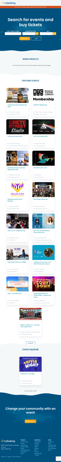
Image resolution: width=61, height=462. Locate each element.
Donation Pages (24, 446)
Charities (37, 443)
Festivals (37, 448)
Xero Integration (52, 448)
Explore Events (24, 441)
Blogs (49, 443)
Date (48, 31)
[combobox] (30, 33)
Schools (36, 451)
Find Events (24, 38)
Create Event (30, 421)
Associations (38, 441)
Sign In (22, 453)
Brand (49, 450)
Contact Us (51, 441)
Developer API (51, 446)
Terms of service (16, 456)
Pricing (22, 448)
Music (36, 450)
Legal (9, 456)
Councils (37, 445)
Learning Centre (52, 445)
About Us (3, 456)
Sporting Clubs (38, 453)
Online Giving (24, 445)
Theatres (37, 455)
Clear (36, 38)
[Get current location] (37, 33)
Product (23, 443)
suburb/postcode (30, 31)
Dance (36, 446)
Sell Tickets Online (25, 450)
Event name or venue (13, 31)
